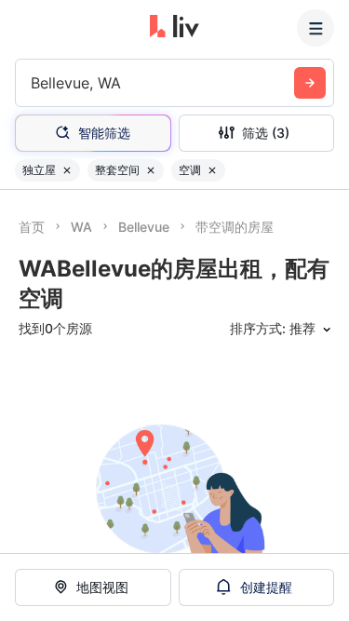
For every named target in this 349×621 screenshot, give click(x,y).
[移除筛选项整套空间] (150, 170)
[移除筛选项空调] (212, 170)
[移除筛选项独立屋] (67, 170)
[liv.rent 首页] (174, 28)
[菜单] (315, 28)
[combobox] (33, 83)
